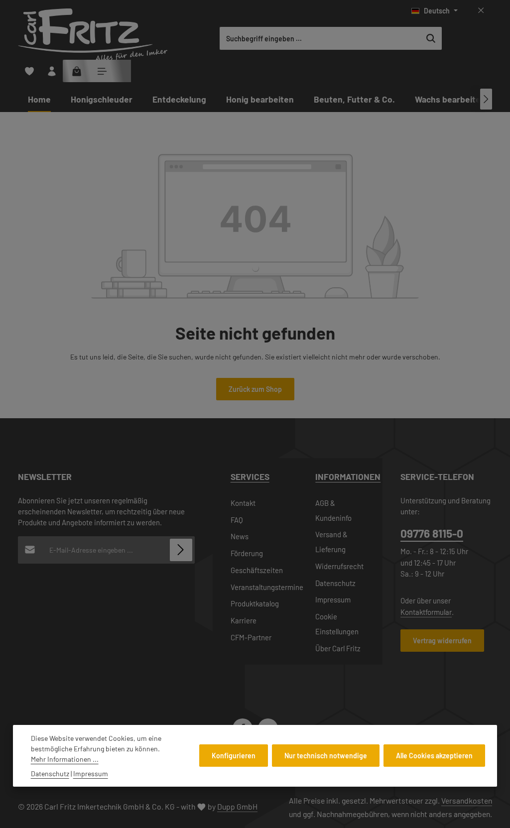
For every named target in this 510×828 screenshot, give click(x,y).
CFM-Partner (251, 637)
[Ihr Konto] (51, 71)
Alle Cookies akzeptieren (434, 755)
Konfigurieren (233, 755)
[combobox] (320, 38)
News (240, 536)
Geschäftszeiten (257, 570)
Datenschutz (335, 583)
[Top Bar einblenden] (102, 71)
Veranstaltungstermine (267, 587)
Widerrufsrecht (339, 566)
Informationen (348, 476)
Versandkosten (466, 800)
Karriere (243, 620)
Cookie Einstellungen (337, 624)
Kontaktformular (426, 611)
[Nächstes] (486, 99)
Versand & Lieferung (331, 542)
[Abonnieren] (181, 550)
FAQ (237, 519)
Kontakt (243, 502)
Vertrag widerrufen (442, 640)
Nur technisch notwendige (325, 755)
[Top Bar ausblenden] (481, 10)
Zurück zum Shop (255, 389)
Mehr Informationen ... (65, 759)
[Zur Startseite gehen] (92, 35)
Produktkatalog (255, 603)
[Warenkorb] (77, 71)
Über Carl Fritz (338, 648)
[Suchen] (431, 38)
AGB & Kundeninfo (333, 510)
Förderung (247, 553)
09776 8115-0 (431, 533)
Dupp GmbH (237, 806)
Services (250, 476)
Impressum (333, 599)
